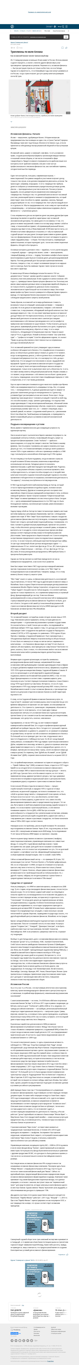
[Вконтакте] (16, 1340)
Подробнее (50, 1361)
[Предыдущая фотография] (11, 97)
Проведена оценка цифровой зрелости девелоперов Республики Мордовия (20, 1314)
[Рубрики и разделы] (66, 26)
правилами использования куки (38, 37)
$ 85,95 (16, 31)
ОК (66, 37)
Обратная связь (56, 1329)
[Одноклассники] (23, 1340)
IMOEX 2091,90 (36, 31)
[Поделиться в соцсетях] (66, 48)
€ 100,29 (22, 31)
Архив (35, 1329)
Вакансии (37, 1335)
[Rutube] (27, 1340)
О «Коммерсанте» (39, 1327)
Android (53, 1327)
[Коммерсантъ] (12, 26)
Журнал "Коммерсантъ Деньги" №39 (22, 1260)
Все (23, 1305)
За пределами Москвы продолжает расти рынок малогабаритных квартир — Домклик (41, 1315)
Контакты (37, 1331)
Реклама (36, 1333)
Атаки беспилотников (59, 31)
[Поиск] (63, 26)
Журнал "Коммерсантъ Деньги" (19, 42)
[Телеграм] (12, 1340)
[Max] (31, 1340)
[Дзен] (19, 1340)
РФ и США (47, 31)
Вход (59, 26)
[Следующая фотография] (68, 97)
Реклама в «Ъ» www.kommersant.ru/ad (39, 12)
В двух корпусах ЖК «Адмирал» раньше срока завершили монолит (64, 1314)
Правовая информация (58, 1331)
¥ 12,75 (29, 31)
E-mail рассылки (56, 1333)
